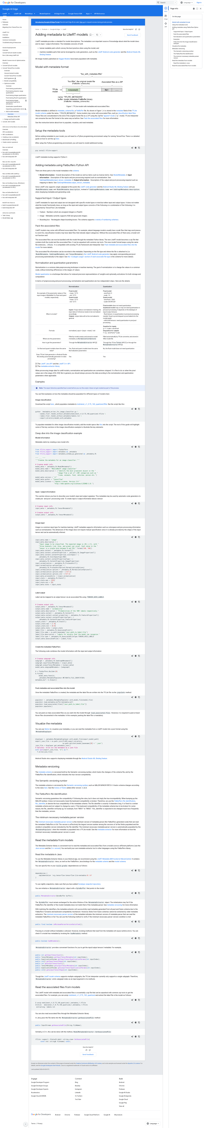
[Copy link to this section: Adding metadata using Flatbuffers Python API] (91, 165)
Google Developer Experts (39, 1089)
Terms (33, 1123)
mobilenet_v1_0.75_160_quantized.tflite (92, 404)
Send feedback (132, 35)
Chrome (121, 1086)
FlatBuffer (80, 111)
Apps (88, 14)
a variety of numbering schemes (106, 220)
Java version (40, 848)
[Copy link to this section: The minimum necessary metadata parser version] (86, 817)
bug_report (194, 8)
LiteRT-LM (17, 14)
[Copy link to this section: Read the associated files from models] (82, 987)
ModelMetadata (119, 175)
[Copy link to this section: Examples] (47, 382)
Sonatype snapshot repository (89, 884)
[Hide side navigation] (25, 1124)
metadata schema (45, 772)
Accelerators (35, 1092)
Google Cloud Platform (91, 1115)
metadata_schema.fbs (65, 111)
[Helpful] (136, 29)
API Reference (99, 14)
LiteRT (5, 14)
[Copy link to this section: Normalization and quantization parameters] (80, 263)
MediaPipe (29, 14)
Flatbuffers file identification (124, 801)
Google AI (107, 1115)
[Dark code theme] (135, 147)
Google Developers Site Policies (50, 1065)
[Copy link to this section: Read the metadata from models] (75, 840)
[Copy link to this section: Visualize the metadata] (64, 724)
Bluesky (77, 1086)
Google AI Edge (10, 9)
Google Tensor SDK (75, 14)
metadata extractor (105, 830)
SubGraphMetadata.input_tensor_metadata (55, 180)
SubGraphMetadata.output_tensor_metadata (73, 183)
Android (121, 1082)
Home (37, 29)
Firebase (122, 1089)
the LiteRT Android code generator (96, 254)
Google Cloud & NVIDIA (38, 1096)
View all (121, 1106)
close (200, 8)
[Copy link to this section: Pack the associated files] (62, 226)
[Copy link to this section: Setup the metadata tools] (67, 131)
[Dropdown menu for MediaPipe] (35, 13)
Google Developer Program (40, 1082)
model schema (120, 861)
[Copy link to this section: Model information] (52, 438)
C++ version (55, 848)
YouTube (78, 1099)
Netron (47, 729)
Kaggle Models (64, 59)
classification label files (127, 113)
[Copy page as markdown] (97, 35)
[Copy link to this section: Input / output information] (57, 492)
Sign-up (82, 22)
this (101, 425)
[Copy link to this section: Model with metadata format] (71, 67)
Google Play (123, 1103)
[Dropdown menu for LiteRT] (9, 13)
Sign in (199, 2)
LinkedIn (78, 1092)
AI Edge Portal (59, 14)
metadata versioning (114, 905)
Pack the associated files (93, 118)
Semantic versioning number (77, 785)
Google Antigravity (125, 1096)
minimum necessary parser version (60, 914)
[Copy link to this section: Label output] (47, 593)
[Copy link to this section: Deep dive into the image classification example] (84, 433)
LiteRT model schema (52, 976)
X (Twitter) (78, 1096)
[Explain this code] (132, 147)
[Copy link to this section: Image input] (47, 523)
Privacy (40, 1123)
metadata (119, 111)
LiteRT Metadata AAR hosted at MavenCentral (114, 859)
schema (76, 171)
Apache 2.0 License (134, 1063)
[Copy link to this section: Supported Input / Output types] (68, 198)
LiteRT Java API (47, 364)
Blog (76, 1082)
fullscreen (197, 8)
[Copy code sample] (139, 147)
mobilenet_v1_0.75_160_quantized (82, 995)
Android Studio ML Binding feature (116, 187)
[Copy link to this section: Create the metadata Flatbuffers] (62, 647)
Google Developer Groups (39, 1086)
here (57, 139)
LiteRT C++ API (64, 364)
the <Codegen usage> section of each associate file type (89, 257)
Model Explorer (45, 14)
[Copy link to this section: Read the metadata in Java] (64, 854)
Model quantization (42, 274)
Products (44, 29)
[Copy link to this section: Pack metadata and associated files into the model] (77, 688)
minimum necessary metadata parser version (55, 822)
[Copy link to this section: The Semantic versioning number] (69, 781)
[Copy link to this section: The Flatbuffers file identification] (69, 794)
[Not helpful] (139, 29)
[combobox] (166, 2)
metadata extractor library (50, 366)
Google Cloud (123, 1099)
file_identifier (40, 804)
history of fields (60, 788)
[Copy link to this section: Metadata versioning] (61, 767)
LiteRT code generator (88, 187)
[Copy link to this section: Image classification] (53, 400)
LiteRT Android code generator (109, 52)
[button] (14, 22)
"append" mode (109, 116)
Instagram (78, 1089)
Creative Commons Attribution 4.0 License (89, 1063)
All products (118, 1115)
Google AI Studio (124, 1092)
